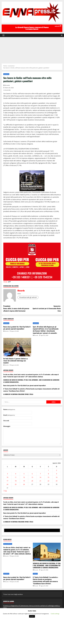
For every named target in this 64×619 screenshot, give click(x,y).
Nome (9, 409)
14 (40, 477)
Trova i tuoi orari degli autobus (13, 594)
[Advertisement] (32, 49)
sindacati (37, 559)
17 (7, 481)
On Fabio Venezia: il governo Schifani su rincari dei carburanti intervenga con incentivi (15, 360)
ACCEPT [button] (32, 616)
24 (7, 484)
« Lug (5, 491)
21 (40, 481)
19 (24, 481)
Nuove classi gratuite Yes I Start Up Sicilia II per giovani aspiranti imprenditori (16, 328)
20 (32, 481)
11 (15, 477)
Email (9, 415)
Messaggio (6, 426)
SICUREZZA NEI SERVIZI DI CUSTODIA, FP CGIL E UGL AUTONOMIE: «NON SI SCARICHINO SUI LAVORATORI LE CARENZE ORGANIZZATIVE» (47, 565)
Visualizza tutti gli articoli (28, 297)
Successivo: (47, 308)
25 (15, 484)
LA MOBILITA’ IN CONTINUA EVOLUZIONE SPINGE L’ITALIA (18, 394)
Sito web (6, 421)
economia (6, 74)
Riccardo (7, 85)
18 (15, 481)
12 (24, 477)
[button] (3, 35)
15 (48, 477)
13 (32, 477)
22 (48, 481)
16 (56, 477)
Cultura (35, 573)
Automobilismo (8, 544)
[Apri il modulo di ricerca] (61, 35)
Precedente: (16, 308)
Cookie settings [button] (55, 613)
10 (7, 477)
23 (56, 481)
